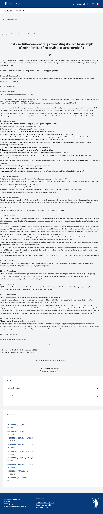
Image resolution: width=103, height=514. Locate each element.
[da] (98, 4)
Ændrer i (10, 396)
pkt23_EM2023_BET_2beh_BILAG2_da (20, 444)
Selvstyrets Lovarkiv (44, 505)
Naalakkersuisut (42, 507)
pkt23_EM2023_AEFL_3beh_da (17, 478)
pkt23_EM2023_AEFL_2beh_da (17, 471)
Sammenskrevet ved (14, 388)
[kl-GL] (93, 4)
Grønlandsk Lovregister (45, 502)
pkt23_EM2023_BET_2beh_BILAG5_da (20, 464)
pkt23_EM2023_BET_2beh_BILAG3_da (20, 451)
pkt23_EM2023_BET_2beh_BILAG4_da (20, 458)
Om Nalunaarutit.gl (80, 4)
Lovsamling (8, 10)
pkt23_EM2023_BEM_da (15, 425)
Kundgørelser (20, 10)
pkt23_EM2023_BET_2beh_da (17, 431)
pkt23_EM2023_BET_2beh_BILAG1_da (20, 438)
